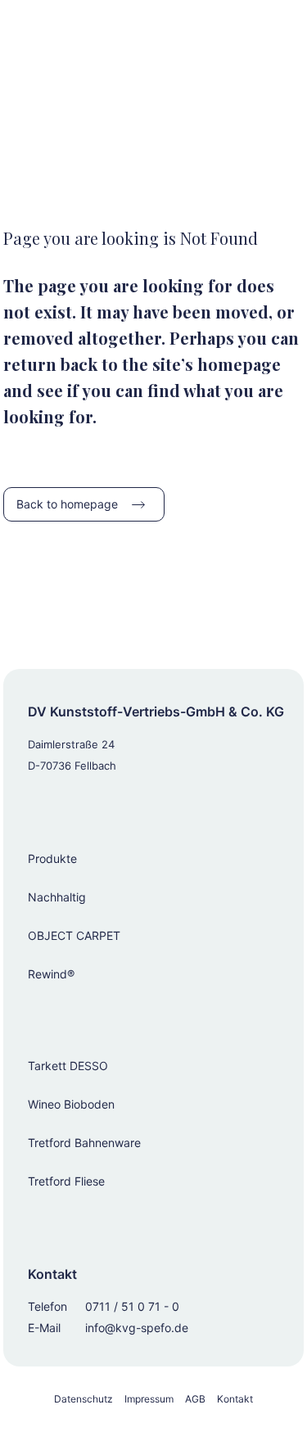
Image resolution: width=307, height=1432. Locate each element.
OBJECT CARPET (74, 935)
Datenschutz (83, 1399)
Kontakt (235, 1399)
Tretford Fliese (66, 1181)
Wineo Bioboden (71, 1104)
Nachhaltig (57, 897)
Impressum (149, 1399)
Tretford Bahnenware (84, 1143)
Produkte (52, 858)
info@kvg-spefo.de (136, 1328)
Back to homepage (67, 504)
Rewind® (51, 974)
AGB (195, 1399)
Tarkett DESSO (68, 1066)
